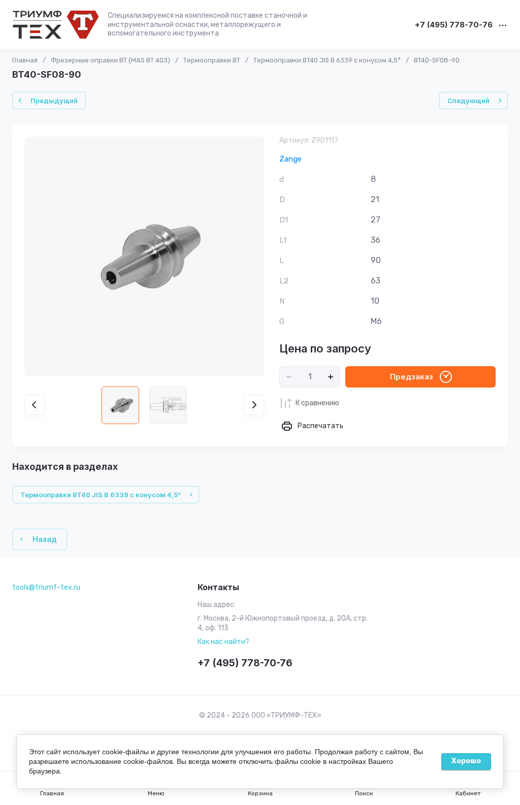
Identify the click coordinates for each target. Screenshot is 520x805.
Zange (290, 159)
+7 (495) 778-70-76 (454, 25)
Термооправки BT (211, 60)
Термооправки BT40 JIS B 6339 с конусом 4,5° (327, 60)
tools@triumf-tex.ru (46, 587)
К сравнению (317, 403)
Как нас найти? (223, 641)
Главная (25, 60)
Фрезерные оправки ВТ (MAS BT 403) (110, 60)
